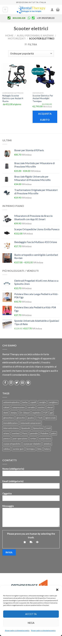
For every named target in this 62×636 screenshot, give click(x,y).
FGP (45, 412)
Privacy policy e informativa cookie (17, 630)
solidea (6, 449)
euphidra (36, 412)
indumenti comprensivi (31, 423)
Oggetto (7, 493)
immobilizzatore (10, 423)
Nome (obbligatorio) (13, 468)
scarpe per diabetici (32, 444)
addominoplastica (11, 402)
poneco (6, 438)
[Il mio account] (52, 9)
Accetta (31, 614)
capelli (33, 402)
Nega (31, 622)
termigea (31, 449)
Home (9, 35)
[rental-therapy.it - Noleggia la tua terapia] (31, 9)
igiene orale (50, 417)
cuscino (41, 407)
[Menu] (5, 9)
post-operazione (20, 438)
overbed (16, 433)
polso (53, 433)
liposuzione (38, 428)
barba (25, 402)
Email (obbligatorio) (13, 481)
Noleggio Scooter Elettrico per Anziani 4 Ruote (12, 98)
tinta (39, 449)
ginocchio (21, 417)
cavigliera (53, 402)
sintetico (47, 444)
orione (6, 433)
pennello (34, 433)
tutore (47, 449)
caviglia (42, 402)
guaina (31, 417)
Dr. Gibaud (25, 412)
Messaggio (8, 506)
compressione (18, 407)
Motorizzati (17, 38)
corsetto (31, 407)
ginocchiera (8, 417)
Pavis (24, 433)
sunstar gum (18, 449)
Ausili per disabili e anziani (35, 35)
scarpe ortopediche (12, 444)
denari (50, 407)
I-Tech (39, 417)
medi (48, 428)
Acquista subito (45, 116)
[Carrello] (58, 9)
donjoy (14, 412)
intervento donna (11, 428)
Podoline (44, 433)
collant (6, 407)
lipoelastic (25, 428)
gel (51, 412)
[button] (57, 589)
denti (5, 412)
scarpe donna (45, 438)
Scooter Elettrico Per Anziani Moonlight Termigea (43, 98)
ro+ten (33, 438)
